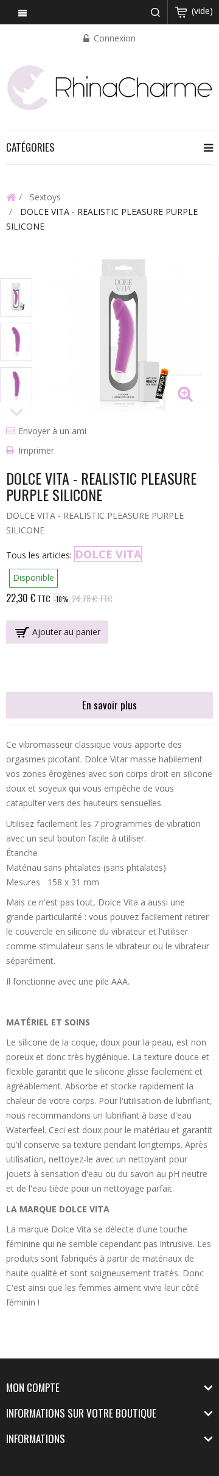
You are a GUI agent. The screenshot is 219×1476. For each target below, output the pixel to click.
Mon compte (33, 1387)
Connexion (113, 38)
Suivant (16, 413)
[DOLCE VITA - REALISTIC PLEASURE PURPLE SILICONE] (16, 297)
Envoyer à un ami (52, 431)
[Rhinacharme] (109, 87)
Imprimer (36, 450)
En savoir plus (109, 704)
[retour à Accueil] (11, 196)
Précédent (16, 267)
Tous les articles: (39, 555)
